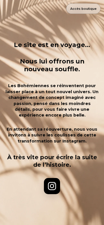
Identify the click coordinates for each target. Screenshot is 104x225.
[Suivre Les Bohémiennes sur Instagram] (52, 186)
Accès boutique (83, 9)
